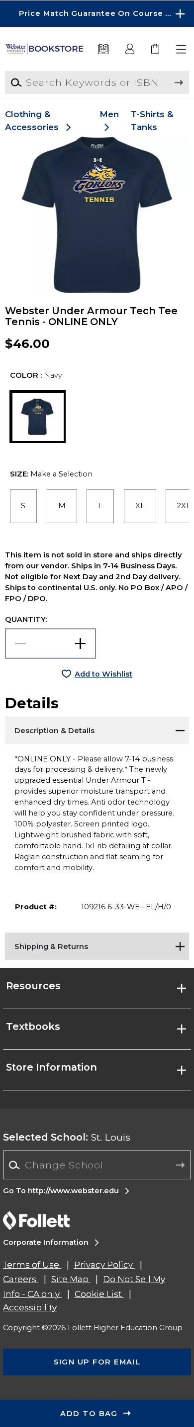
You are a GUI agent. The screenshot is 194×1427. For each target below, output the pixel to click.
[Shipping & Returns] (97, 945)
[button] (97, 13)
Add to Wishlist (103, 674)
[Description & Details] (97, 729)
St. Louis (66, 1137)
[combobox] (97, 1165)
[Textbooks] (103, 49)
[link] (156, 49)
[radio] (23, 506)
